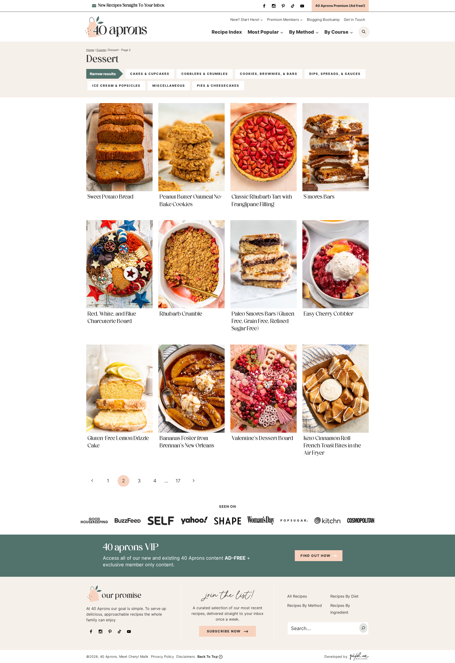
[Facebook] (264, 6)
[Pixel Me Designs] (358, 656)
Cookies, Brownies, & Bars (268, 74)
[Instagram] (273, 6)
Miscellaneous (168, 85)
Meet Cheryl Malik (134, 656)
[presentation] (119, 147)
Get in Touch (354, 19)
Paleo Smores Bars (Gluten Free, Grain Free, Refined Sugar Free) (263, 321)
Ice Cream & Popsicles (116, 85)
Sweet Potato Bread (110, 197)
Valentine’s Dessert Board (262, 438)
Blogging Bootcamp (323, 19)
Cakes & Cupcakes (149, 74)
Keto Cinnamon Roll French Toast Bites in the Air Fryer (332, 446)
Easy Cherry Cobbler (328, 314)
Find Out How (315, 556)
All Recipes (297, 596)
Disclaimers (185, 656)
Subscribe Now (224, 631)
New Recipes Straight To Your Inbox (131, 6)
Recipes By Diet (344, 596)
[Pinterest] (283, 6)
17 (178, 481)
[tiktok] (292, 6)
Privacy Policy (162, 656)
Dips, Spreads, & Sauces (335, 74)
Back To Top (207, 656)
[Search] (363, 628)
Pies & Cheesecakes (218, 85)
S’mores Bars (319, 197)
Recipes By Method (304, 605)
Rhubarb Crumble (180, 314)
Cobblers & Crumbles (204, 74)
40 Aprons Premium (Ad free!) (340, 6)
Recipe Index (227, 32)
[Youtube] (302, 6)
